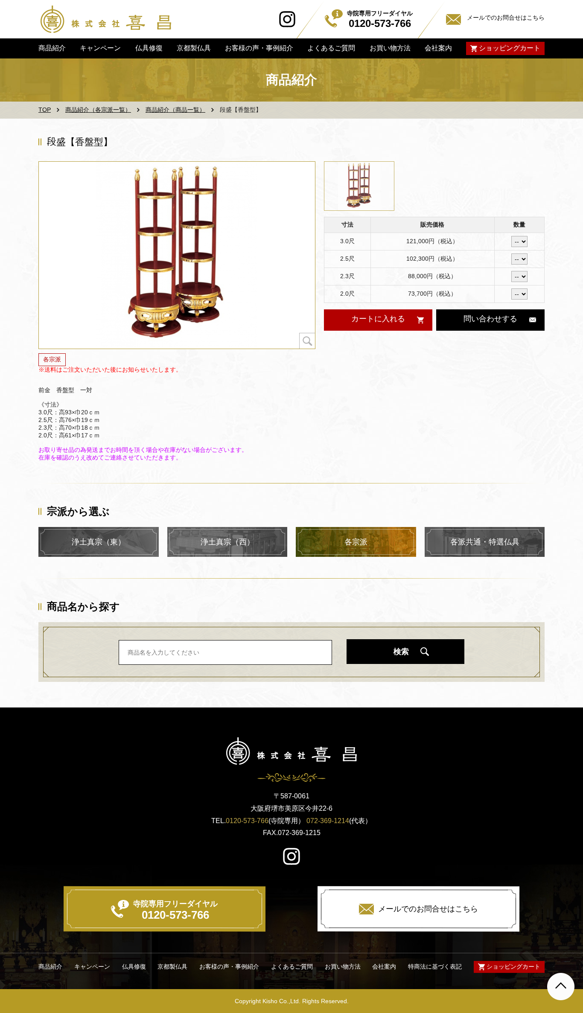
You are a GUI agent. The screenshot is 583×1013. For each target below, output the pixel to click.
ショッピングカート (509, 48)
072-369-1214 (327, 820)
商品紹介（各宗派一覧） (98, 109)
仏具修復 (148, 48)
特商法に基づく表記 (435, 967)
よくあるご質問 (331, 48)
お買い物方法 (389, 48)
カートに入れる (378, 318)
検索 (401, 651)
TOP (44, 109)
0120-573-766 (247, 820)
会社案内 (438, 48)
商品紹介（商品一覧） (175, 109)
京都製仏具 (194, 48)
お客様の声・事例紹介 (259, 48)
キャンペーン (100, 48)
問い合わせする (490, 318)
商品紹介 (52, 48)
